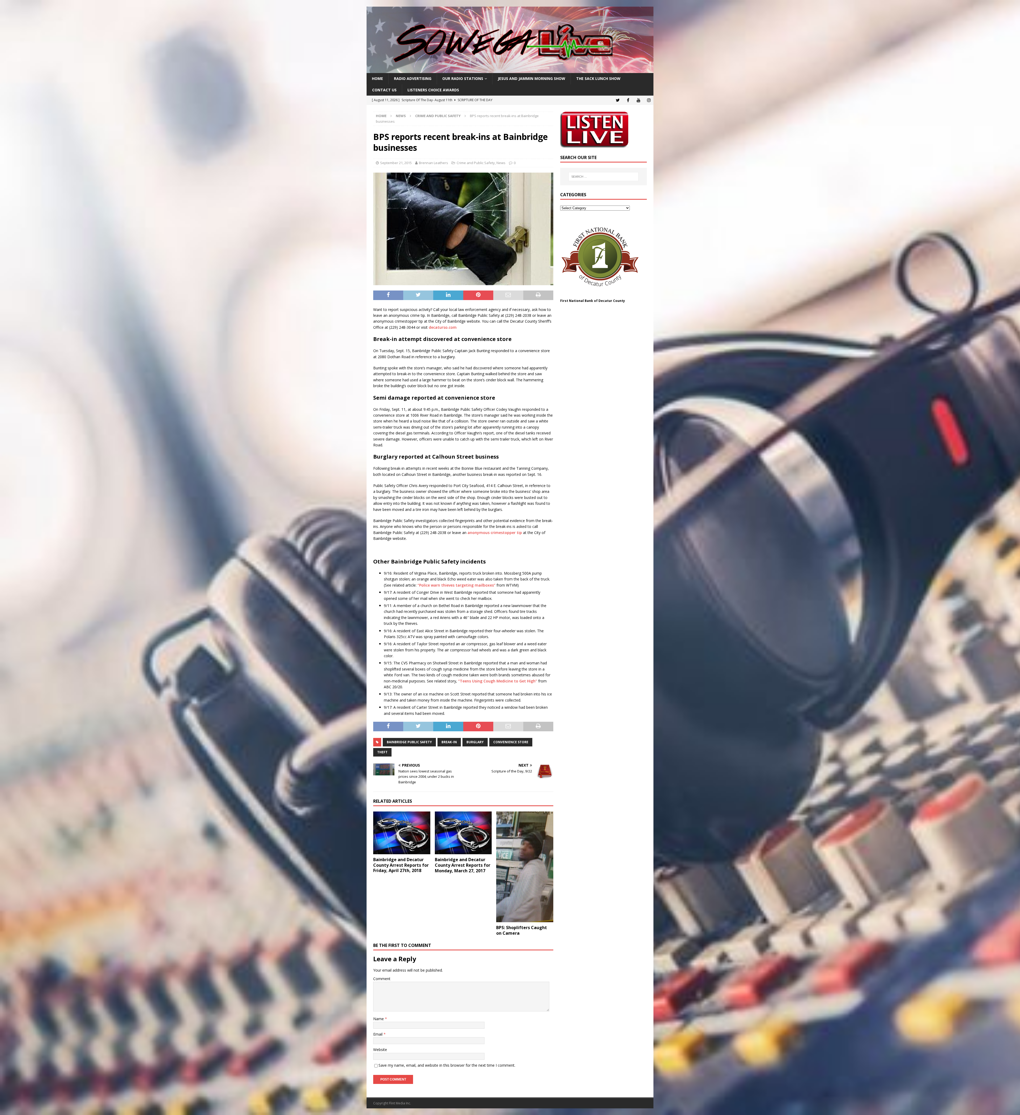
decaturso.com (443, 327)
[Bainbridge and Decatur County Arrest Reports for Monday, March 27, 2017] (463, 832)
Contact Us (384, 89)
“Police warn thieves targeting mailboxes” (456, 585)
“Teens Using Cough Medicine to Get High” (497, 680)
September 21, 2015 (396, 162)
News (401, 115)
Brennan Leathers (433, 162)
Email (378, 1034)
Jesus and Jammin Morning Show (531, 78)
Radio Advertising (412, 78)
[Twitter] (617, 100)
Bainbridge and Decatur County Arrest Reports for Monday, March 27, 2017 (462, 865)
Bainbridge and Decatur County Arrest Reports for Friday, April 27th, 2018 (401, 865)
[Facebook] (628, 100)
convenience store (510, 742)
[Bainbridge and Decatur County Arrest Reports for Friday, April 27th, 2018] (401, 832)
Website (380, 1049)
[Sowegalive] (510, 69)
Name (379, 1018)
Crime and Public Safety (476, 162)
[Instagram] (648, 100)
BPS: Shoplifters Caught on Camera (521, 930)
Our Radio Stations (462, 78)
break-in (449, 742)
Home (377, 78)
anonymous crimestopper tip (495, 532)
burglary (475, 742)
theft (382, 752)
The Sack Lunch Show (598, 78)
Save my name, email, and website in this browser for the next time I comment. (447, 1065)
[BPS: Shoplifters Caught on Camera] (524, 866)
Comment (381, 978)
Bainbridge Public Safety (409, 742)
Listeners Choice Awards (433, 89)
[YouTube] (638, 100)
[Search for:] (603, 176)
